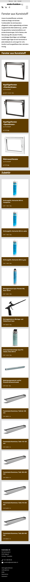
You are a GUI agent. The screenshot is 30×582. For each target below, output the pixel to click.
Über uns (11, 1)
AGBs (3, 572)
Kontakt (19, 1)
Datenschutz (5, 574)
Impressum (4, 576)
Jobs (15, 1)
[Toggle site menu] (26, 7)
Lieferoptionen (5, 570)
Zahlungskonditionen (7, 568)
